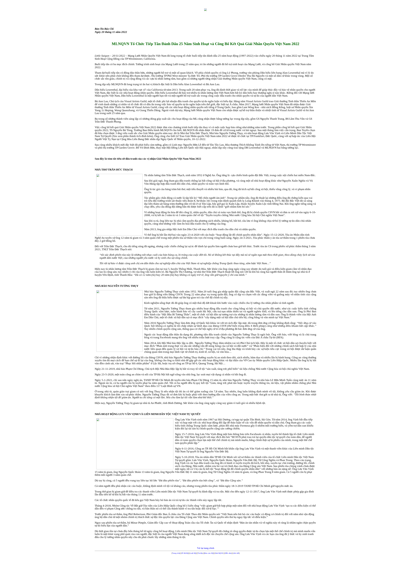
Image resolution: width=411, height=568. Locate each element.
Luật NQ (193, 553)
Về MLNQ (184, 553)
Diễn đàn (228, 553)
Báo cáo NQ (209, 553)
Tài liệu (200, 553)
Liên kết (236, 553)
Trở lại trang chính (205, 548)
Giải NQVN (219, 553)
